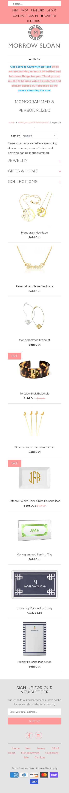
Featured (38, 10)
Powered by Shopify (46, 768)
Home (15, 748)
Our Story (39, 757)
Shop (24, 10)
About (52, 10)
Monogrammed (30, 753)
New (15, 10)
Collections (51, 753)
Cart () (50, 15)
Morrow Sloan (28, 768)
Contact (19, 15)
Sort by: (16, 135)
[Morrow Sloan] (34, 38)
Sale (26, 757)
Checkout (34, 21)
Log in (33, 15)
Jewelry (41, 748)
